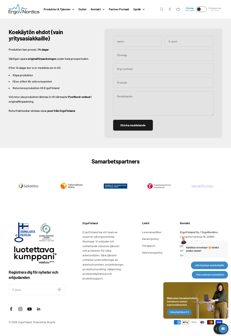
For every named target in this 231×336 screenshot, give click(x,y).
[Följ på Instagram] (20, 309)
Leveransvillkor (152, 232)
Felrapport (148, 245)
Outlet (82, 9)
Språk (137, 9)
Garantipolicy (150, 238)
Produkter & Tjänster (57, 9)
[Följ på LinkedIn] (38, 309)
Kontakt (96, 9)
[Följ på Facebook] (11, 309)
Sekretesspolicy (152, 252)
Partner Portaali (119, 9)
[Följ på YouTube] (29, 309)
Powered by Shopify (44, 322)
